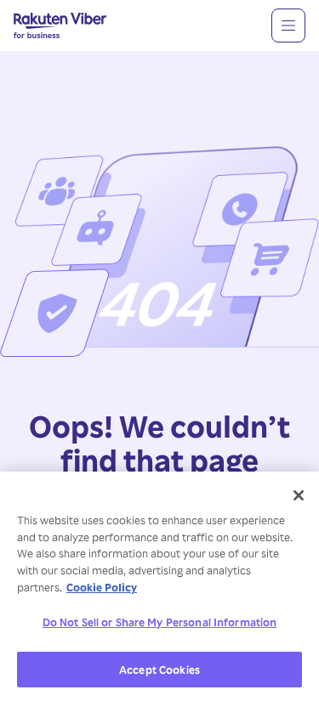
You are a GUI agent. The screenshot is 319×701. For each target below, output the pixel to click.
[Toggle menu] (288, 25)
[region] (159, 586)
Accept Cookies (159, 669)
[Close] (298, 495)
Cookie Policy (101, 586)
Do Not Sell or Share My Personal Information (160, 621)
